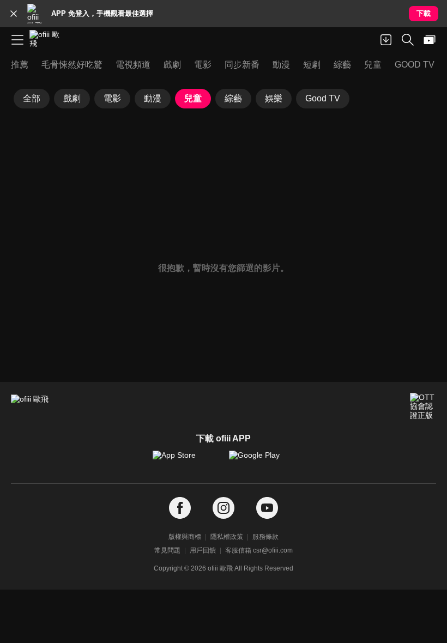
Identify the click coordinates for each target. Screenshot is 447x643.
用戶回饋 (203, 550)
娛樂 (273, 98)
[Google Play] (261, 460)
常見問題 (167, 550)
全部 (31, 98)
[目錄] (17, 39)
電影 (112, 98)
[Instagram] (223, 508)
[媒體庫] (429, 39)
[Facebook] (180, 508)
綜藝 (233, 98)
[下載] (385, 39)
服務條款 (265, 537)
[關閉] (13, 13)
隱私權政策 (226, 537)
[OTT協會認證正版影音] (423, 406)
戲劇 (72, 98)
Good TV (322, 98)
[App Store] (185, 460)
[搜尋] (407, 39)
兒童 (193, 98)
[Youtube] (267, 508)
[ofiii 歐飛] (48, 40)
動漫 (152, 98)
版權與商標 (184, 537)
